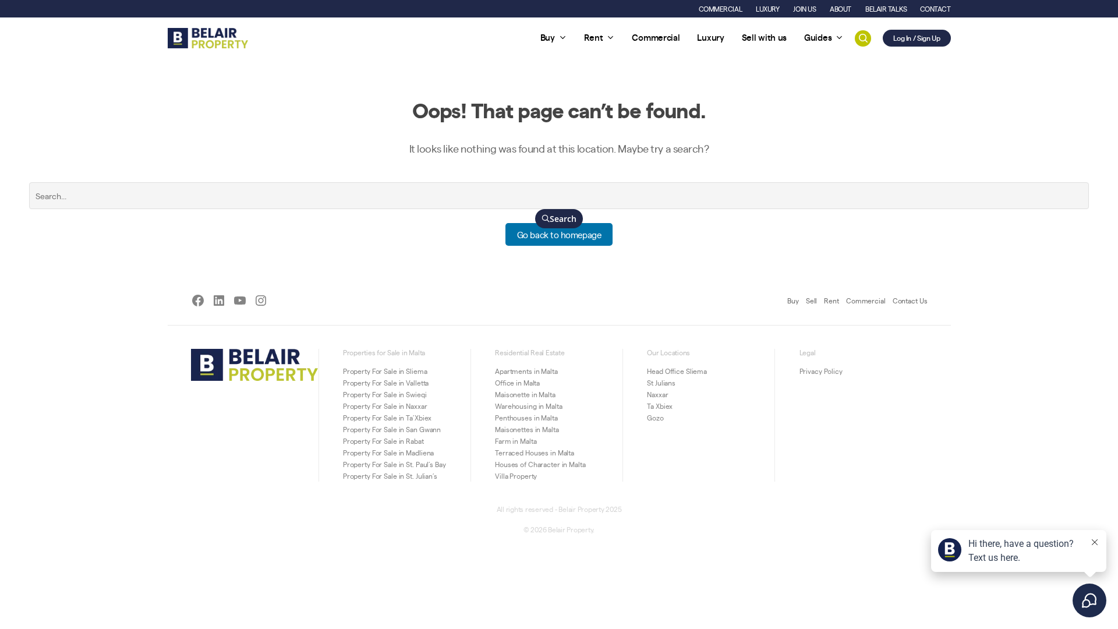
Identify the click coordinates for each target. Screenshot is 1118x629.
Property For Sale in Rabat (383, 441)
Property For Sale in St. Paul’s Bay (394, 464)
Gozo (655, 417)
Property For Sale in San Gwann (392, 429)
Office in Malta (517, 382)
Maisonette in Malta (525, 394)
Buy (793, 300)
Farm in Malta (515, 441)
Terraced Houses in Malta (534, 452)
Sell (812, 300)
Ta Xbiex (660, 406)
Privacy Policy (821, 371)
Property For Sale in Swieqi (385, 394)
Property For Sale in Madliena (388, 452)
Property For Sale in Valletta (386, 382)
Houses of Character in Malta (540, 464)
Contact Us (910, 300)
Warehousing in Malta (528, 406)
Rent (831, 300)
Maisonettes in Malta (527, 429)
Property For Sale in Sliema (385, 371)
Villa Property (516, 475)
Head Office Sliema (677, 371)
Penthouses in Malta (526, 417)
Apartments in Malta (526, 371)
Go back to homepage (559, 234)
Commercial (866, 300)
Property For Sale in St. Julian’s (390, 475)
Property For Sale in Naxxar (385, 406)
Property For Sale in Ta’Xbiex (387, 417)
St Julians (661, 382)
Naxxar (657, 394)
